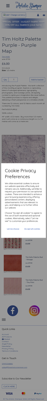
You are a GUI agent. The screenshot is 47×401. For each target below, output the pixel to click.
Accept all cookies (32, 229)
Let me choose (13, 229)
